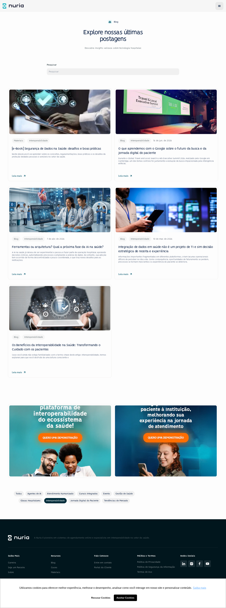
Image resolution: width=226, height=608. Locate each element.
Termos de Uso (144, 572)
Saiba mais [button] (199, 587)
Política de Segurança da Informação (156, 567)
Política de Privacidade (148, 562)
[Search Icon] (113, 71)
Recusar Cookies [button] (100, 597)
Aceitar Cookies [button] (125, 597)
